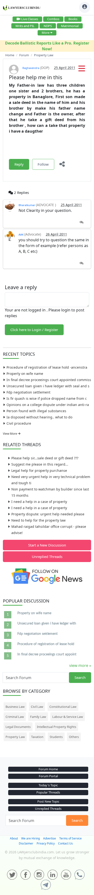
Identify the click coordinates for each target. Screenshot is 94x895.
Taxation (37, 737)
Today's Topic (48, 785)
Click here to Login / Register (34, 329)
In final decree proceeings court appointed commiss (49, 379)
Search (80, 677)
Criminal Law (15, 717)
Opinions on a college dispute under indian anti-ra (48, 404)
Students (56, 737)
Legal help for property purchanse (39, 470)
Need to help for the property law (38, 520)
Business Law (15, 706)
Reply (19, 164)
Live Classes (29, 19)
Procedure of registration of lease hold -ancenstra (47, 367)
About (14, 838)
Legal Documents (18, 727)
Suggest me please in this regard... (39, 464)
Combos (53, 19)
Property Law (15, 737)
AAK (21, 234)
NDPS (48, 26)
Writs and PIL (24, 26)
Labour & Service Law (67, 717)
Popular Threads (48, 792)
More (45, 32)
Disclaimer (26, 843)
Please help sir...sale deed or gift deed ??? (44, 458)
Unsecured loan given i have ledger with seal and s (48, 386)
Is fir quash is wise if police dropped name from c (47, 398)
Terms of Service (70, 838)
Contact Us (65, 843)
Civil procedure (19, 423)
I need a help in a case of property (39, 501)
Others (74, 737)
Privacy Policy (46, 843)
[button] (81, 70)
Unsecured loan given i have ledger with (46, 623)
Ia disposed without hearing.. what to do (39, 417)
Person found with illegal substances (36, 411)
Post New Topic (48, 801)
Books (72, 19)
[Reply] (81, 222)
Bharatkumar (27, 205)
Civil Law (37, 706)
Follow (43, 164)
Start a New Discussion (47, 545)
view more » (80, 665)
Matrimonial (70, 26)
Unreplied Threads (47, 556)
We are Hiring (30, 838)
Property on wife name (25, 373)
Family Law (38, 717)
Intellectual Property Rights (56, 727)
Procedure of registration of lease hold (45, 644)
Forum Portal (48, 776)
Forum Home (48, 769)
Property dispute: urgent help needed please (47, 514)
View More (10, 434)
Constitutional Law (62, 706)
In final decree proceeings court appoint (46, 654)
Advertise (49, 838)
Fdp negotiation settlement (28, 392)
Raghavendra (30, 68)
